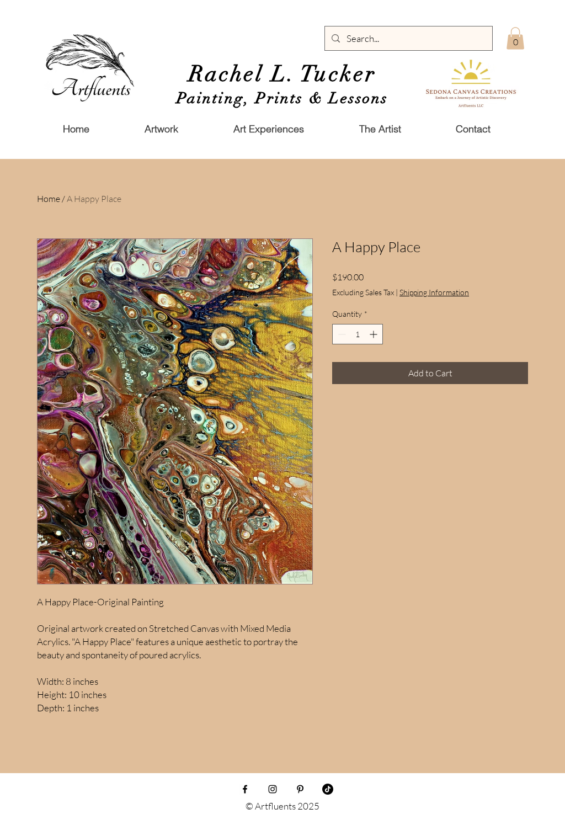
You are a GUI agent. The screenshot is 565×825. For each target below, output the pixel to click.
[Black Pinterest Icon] (300, 789)
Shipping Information (434, 292)
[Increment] (374, 334)
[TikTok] (327, 789)
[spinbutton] (357, 334)
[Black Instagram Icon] (272, 789)
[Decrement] (341, 334)
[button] (379, 129)
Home (48, 198)
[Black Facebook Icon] (244, 789)
